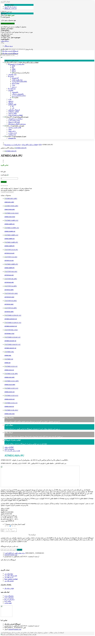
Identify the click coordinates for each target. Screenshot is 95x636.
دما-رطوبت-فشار (17, 79)
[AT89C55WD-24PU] (11, 206)
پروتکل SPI (4, 510)
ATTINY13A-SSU (9, 260)
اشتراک (19, 549)
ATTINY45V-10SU (9, 297)
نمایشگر (10, 102)
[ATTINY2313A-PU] (11, 249)
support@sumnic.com (10, 555)
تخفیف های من (9, 581)
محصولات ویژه (9, 596)
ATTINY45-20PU (9, 311)
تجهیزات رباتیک (19, 125)
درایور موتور (12, 131)
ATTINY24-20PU (9, 290)
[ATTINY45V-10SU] (11, 293)
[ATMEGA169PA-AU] (11, 228)
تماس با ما (7, 601)
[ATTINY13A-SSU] (10, 257)
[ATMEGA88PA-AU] (11, 235)
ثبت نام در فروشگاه (10, 8)
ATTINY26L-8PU (9, 282)
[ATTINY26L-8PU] (10, 279)
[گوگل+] (5, 185)
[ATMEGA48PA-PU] (11, 242)
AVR (13, 66)
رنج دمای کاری (7, 519)
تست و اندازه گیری (14, 120)
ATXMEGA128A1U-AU (10, 326)
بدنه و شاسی (12, 134)
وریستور (10, 101)
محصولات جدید (9, 597)
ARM (13, 69)
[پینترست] (7, 185)
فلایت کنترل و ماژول (14, 127)
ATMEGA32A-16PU (9, 384)
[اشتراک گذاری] (3, 185)
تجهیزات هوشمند (21, 136)
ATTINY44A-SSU (9, 275)
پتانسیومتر (15, 92)
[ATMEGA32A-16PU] (11, 381)
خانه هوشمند (12, 138)
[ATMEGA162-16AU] (11, 213)
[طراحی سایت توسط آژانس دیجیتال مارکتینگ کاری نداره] (18, 634)
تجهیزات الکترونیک (22, 117)
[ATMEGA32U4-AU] (11, 395)
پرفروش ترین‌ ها (9, 599)
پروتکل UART (5, 508)
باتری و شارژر (12, 133)
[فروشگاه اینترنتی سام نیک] (9, 51)
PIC (13, 67)
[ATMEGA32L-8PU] (11, 373)
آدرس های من (8, 577)
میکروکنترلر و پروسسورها (16, 64)
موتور (10, 129)
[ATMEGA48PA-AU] (11, 220)
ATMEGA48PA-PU (9, 246)
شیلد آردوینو (15, 83)
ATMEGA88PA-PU (9, 268)
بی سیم (14, 87)
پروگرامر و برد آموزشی (15, 118)
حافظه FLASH (5, 512)
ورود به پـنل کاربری (10, 6)
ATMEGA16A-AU (9, 406)
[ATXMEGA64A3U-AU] (12, 344)
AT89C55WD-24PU (9, 209)
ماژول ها (11, 76)
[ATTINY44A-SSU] (10, 271)
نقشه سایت (8, 603)
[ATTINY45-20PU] (10, 308)
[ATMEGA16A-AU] (11, 403)
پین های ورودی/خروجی (10, 515)
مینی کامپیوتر (12, 74)
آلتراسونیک (15, 78)
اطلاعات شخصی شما (11, 579)
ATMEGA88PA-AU (9, 238)
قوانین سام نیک (9, 588)
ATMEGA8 (7, 362)
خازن (9, 99)
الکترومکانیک (12, 104)
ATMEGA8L (7, 355)
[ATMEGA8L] (9, 352)
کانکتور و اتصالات (13, 111)
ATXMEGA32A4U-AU (10, 341)
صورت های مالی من (10, 575)
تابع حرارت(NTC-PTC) (19, 95)
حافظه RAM (5, 514)
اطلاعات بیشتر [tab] (9, 447)
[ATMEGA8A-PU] (20, 148)
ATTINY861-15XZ (9, 333)
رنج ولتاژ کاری (7, 517)
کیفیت (14, 524)
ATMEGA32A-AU (9, 370)
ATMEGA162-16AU (9, 216)
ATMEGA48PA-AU (9, 224)
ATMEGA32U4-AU (9, 399)
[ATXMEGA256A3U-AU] (12, 315)
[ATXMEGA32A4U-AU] (12, 337)
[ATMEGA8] (8, 359)
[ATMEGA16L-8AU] (11, 410)
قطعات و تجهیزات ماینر (15, 115)
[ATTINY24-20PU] (10, 286)
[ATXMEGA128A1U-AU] (12, 322)
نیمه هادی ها (12, 88)
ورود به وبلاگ (8, 46)
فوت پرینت (4, 521)
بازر (13, 108)
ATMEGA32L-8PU (9, 377)
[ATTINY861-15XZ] (11, 330)
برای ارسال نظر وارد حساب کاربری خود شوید (15, 534)
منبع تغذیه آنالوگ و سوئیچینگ (17, 124)
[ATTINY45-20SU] (10, 301)
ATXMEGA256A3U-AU (10, 319)
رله (13, 106)
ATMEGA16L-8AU (9, 413)
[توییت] (1, 185)
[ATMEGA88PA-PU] (11, 264)
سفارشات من (8, 574)
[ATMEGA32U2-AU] (11, 388)
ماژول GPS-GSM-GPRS (19, 81)
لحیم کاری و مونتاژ (14, 122)
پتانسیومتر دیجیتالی (18, 94)
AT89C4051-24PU (9, 202)
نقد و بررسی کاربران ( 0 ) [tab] (12, 450)
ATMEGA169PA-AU (9, 231)
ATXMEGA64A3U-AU (10, 348)
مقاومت (10, 90)
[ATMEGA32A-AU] (11, 366)
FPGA (14, 71)
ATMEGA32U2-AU (9, 392)
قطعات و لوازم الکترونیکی (30, 62)
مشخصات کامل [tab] (9, 449)
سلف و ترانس (12, 113)
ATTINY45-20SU (8, 304)
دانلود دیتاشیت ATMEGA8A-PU (10, 168)
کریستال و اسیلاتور (14, 110)
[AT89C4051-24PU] (10, 198)
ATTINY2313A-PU (9, 253)
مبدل (13, 85)
